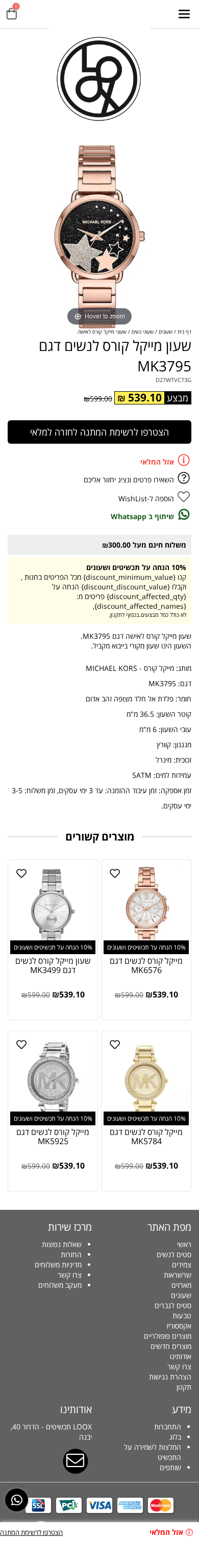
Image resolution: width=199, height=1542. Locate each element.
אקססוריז (178, 1326)
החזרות (71, 1254)
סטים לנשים (174, 1254)
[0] (12, 15)
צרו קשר (179, 1366)
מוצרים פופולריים (167, 1336)
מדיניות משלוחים (58, 1264)
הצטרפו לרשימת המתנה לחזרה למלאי (99, 432)
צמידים (181, 1264)
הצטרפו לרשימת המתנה (31, 1532)
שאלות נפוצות (62, 1244)
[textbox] (50, 1264)
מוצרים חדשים (171, 1346)
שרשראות (177, 1275)
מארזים (181, 1285)
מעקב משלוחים (60, 1285)
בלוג (175, 1437)
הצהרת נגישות (170, 1377)
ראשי (184, 1244)
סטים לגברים (173, 1305)
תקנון (184, 1387)
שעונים (181, 1295)
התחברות (167, 1426)
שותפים (170, 1467)
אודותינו (180, 1356)
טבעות (181, 1315)
